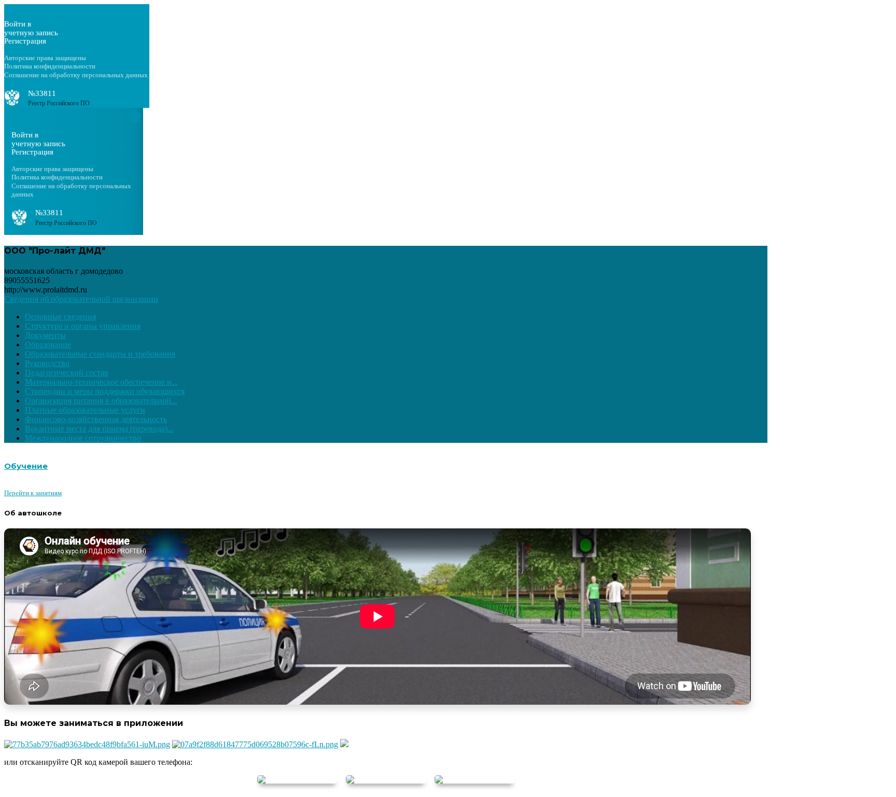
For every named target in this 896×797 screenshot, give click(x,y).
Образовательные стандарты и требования (100, 353)
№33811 (42, 93)
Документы (45, 335)
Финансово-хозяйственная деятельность (96, 419)
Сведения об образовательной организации (81, 299)
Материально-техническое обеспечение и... (101, 381)
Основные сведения (60, 316)
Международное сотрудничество (83, 438)
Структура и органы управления (83, 325)
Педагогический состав (66, 372)
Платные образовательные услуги (85, 410)
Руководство (47, 363)
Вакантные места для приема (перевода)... (99, 428)
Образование (48, 344)
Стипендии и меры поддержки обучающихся (105, 391)
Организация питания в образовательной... (101, 400)
